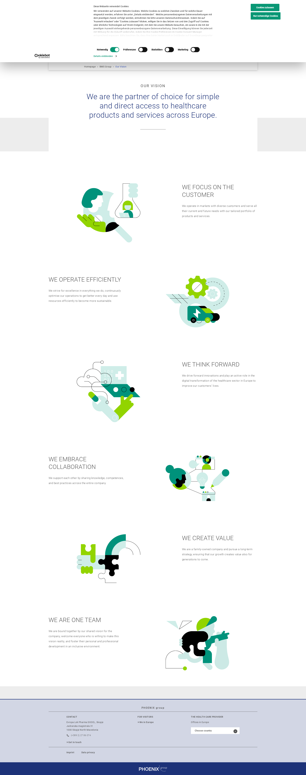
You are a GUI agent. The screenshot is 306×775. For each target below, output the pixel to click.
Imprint (70, 752)
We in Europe (146, 722)
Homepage (90, 66)
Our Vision (120, 66)
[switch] (142, 49)
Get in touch (75, 742)
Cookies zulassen (265, 7)
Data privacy (88, 752)
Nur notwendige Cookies (265, 16)
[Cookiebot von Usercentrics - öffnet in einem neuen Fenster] (42, 56)
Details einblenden (103, 56)
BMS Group (106, 66)
